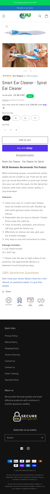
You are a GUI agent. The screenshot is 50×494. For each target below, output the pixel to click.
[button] (3, 16)
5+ (25, 118)
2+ (6, 118)
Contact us (10, 367)
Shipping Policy (12, 348)
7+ (35, 118)
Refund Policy (11, 342)
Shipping (5, 100)
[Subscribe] (42, 437)
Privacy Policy (11, 335)
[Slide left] (19, 70)
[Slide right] (30, 70)
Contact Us (10, 361)
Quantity (5, 124)
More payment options (25, 155)
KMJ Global (22, 470)
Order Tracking (11, 373)
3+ (16, 118)
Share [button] (8, 291)
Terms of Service (12, 354)
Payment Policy (12, 379)
